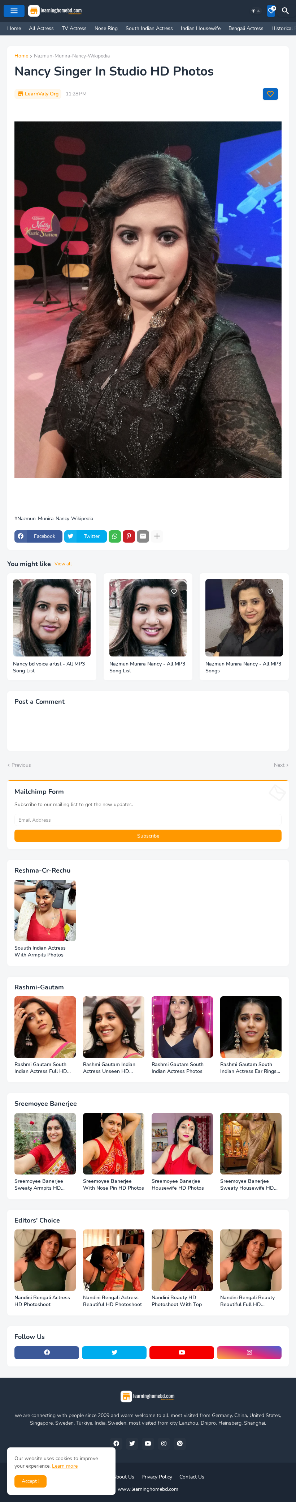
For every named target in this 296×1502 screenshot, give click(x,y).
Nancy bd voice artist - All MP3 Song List (49, 667)
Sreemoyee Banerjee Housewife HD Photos (178, 1184)
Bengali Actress (246, 28)
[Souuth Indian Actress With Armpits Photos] (45, 910)
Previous (21, 765)
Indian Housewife (201, 28)
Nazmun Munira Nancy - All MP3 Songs (243, 667)
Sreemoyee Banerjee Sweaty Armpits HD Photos (38, 1185)
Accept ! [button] (30, 1481)
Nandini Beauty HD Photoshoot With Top (177, 1301)
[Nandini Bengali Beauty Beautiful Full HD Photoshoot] (251, 1260)
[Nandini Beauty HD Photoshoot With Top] (182, 1260)
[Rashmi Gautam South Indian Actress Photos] (182, 1027)
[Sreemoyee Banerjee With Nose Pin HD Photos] (113, 1143)
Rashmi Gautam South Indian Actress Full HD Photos (40, 1068)
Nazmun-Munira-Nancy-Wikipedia (72, 56)
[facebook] (46, 1352)
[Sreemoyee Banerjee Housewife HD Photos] (182, 1143)
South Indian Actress (149, 28)
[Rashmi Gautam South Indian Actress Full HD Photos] (45, 1027)
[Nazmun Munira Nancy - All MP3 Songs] (244, 618)
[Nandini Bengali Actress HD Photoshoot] (45, 1260)
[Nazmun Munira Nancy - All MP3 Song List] (148, 618)
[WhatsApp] (115, 536)
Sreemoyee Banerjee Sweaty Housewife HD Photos (247, 1185)
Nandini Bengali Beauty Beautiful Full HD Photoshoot (247, 1301)
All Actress (41, 28)
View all (63, 564)
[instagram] (249, 1352)
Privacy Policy (157, 1476)
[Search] (286, 11)
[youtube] (181, 1352)
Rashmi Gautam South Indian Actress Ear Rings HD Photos (248, 1068)
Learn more (65, 1466)
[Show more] (157, 536)
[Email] (143, 536)
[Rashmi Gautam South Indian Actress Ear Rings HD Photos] (251, 1027)
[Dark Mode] (256, 10)
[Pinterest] (129, 536)
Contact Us (191, 1476)
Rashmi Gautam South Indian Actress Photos (178, 1068)
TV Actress (74, 28)
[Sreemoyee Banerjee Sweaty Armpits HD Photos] (45, 1143)
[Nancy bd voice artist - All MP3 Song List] (52, 618)
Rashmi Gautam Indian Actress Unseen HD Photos (109, 1068)
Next (279, 765)
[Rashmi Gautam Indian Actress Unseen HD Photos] (113, 1027)
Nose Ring (106, 28)
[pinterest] (180, 1444)
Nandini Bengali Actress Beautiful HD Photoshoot (112, 1301)
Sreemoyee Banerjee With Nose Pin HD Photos (113, 1184)
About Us (123, 1476)
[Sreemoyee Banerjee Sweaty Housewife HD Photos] (251, 1143)
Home (14, 28)
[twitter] (114, 1352)
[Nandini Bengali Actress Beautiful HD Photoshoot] (113, 1260)
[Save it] (270, 94)
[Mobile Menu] (14, 11)
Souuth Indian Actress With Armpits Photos (40, 951)
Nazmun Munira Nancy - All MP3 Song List (147, 667)
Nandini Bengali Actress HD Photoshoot (42, 1301)
